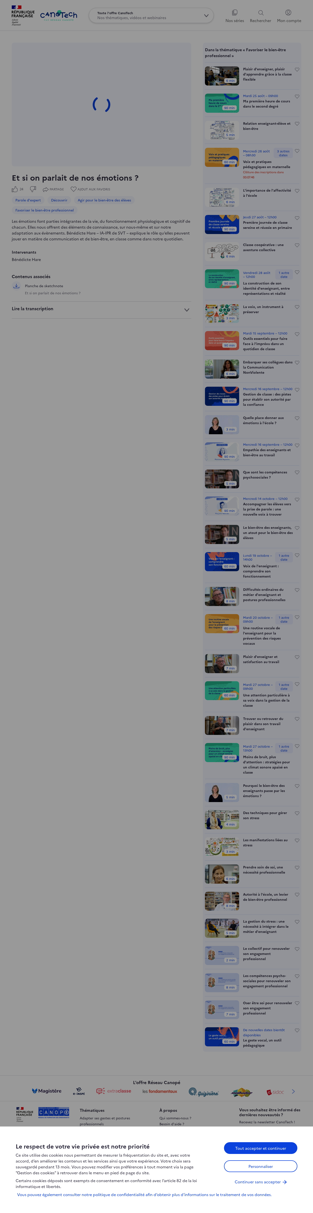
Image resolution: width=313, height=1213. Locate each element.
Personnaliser (260, 1166)
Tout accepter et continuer (260, 1148)
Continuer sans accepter (258, 1181)
